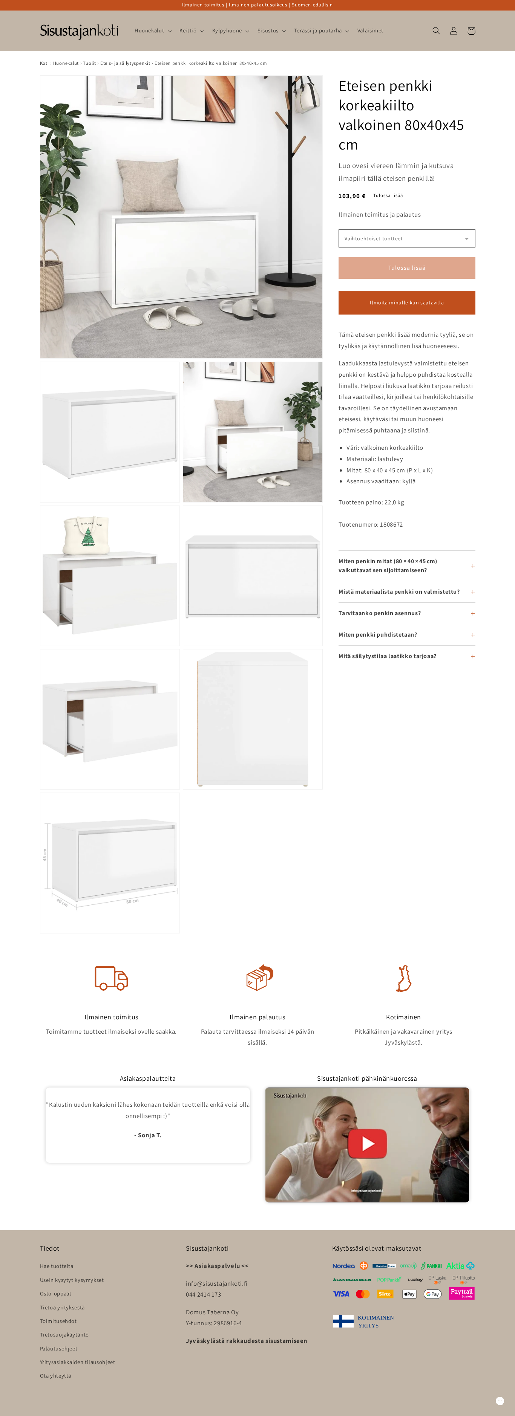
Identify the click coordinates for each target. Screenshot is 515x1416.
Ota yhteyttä (56, 1375)
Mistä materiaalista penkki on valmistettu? (399, 592)
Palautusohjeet (59, 1348)
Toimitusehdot (58, 1320)
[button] (152, 31)
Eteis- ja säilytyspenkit (125, 63)
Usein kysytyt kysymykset (72, 1279)
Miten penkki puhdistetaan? (378, 634)
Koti (44, 63)
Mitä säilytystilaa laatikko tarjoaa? (388, 656)
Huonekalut (66, 63)
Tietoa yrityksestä (62, 1307)
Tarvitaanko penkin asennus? (380, 613)
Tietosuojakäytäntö (64, 1334)
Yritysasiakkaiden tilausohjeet (77, 1362)
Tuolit (89, 63)
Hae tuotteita (57, 1265)
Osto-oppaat (56, 1293)
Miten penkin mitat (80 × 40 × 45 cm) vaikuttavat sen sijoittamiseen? (388, 565)
